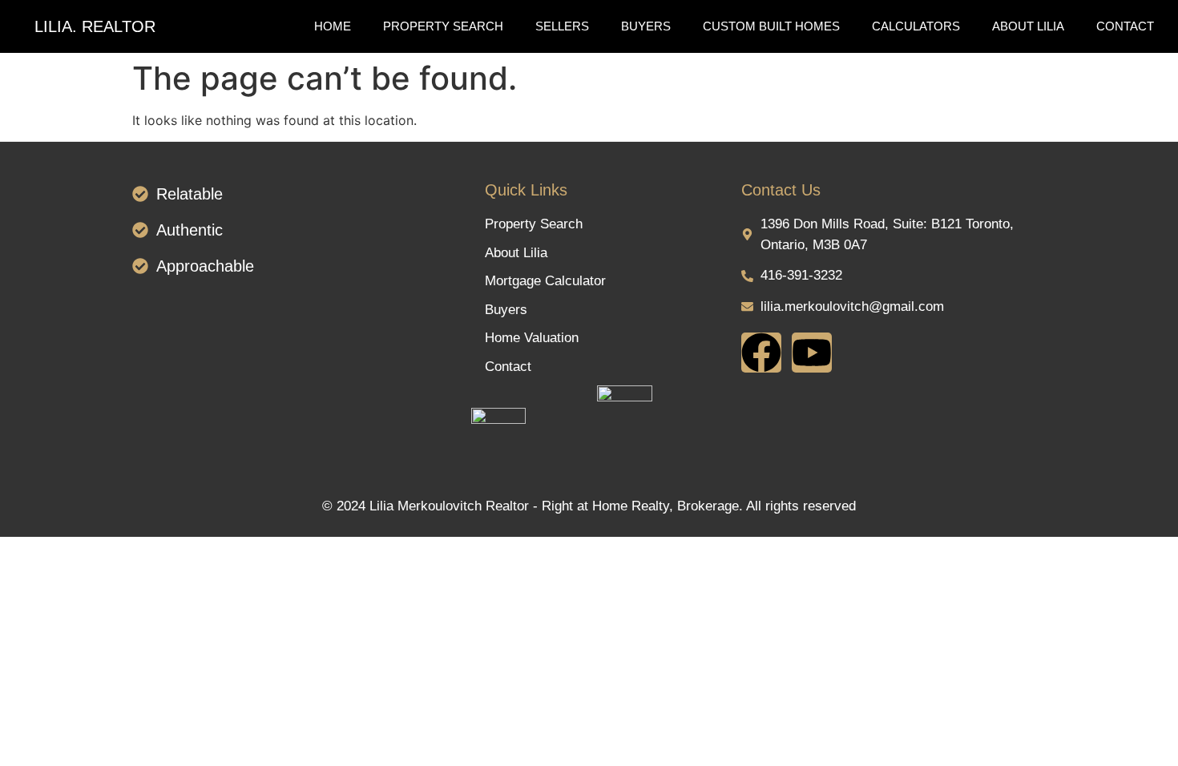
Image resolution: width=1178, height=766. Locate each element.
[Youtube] (812, 353)
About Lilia (1028, 26)
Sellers (562, 26)
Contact (1125, 26)
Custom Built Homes (771, 26)
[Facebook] (761, 353)
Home (332, 26)
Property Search (443, 26)
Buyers (646, 26)
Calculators (916, 26)
